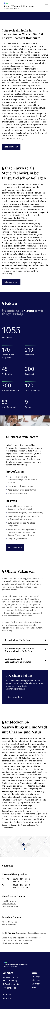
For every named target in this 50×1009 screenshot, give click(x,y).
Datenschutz (8, 994)
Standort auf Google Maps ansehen (31, 933)
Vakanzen (36, 984)
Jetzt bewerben (11, 147)
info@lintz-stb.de (10, 901)
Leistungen (37, 976)
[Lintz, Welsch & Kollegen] (19, 6)
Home (34, 973)
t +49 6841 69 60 (9, 904)
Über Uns (36, 980)
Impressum (8, 998)
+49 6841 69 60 (9, 988)
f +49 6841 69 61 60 (10, 906)
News (34, 987)
